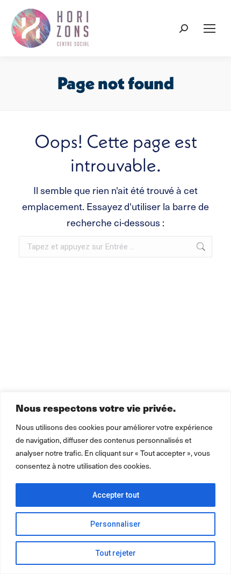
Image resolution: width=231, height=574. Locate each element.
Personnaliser (115, 524)
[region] (115, 483)
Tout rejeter (116, 553)
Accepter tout (115, 495)
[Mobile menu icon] (209, 28)
